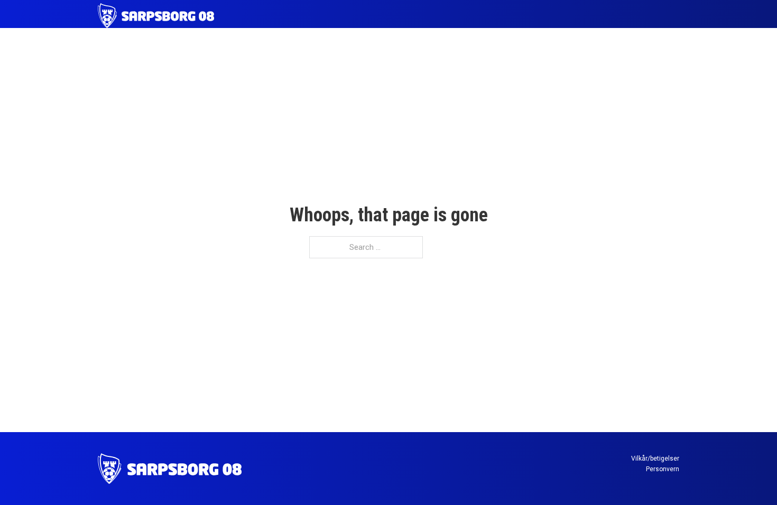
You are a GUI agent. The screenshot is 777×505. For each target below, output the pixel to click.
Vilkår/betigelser (655, 458)
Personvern (662, 469)
